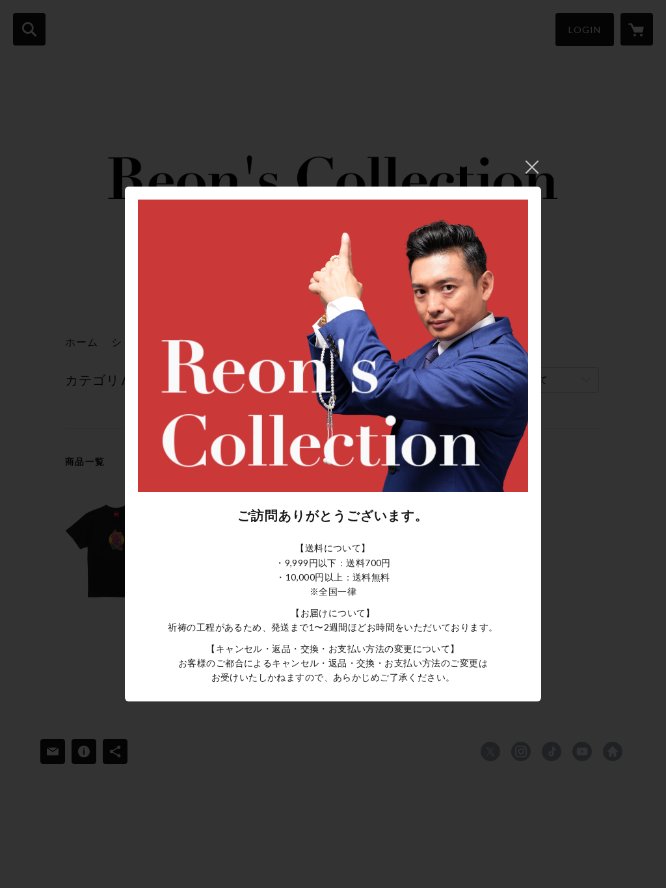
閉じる (532, 167)
